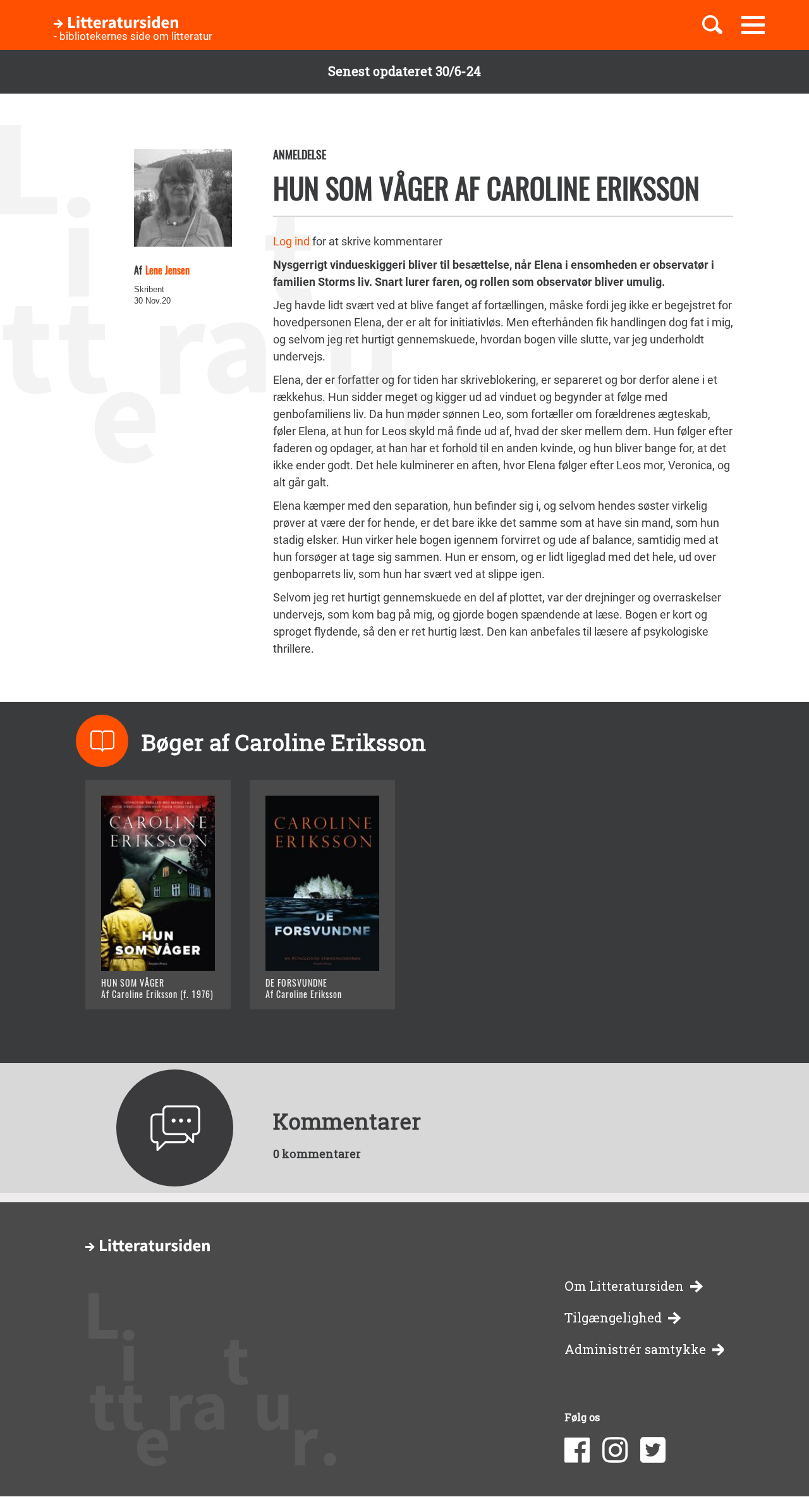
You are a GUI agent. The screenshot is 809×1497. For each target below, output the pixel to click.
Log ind (291, 241)
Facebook (577, 1450)
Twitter (653, 1450)
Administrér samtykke (635, 1349)
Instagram (615, 1450)
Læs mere (142, 983)
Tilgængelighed (613, 1317)
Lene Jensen (167, 270)
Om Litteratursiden (624, 1286)
